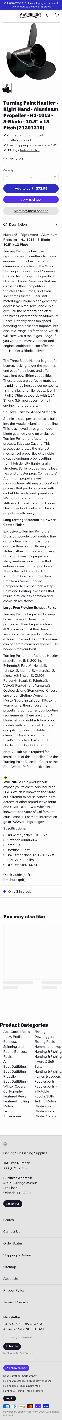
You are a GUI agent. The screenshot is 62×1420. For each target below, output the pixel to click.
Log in (9, 1398)
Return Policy (30, 150)
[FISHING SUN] (30, 15)
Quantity (8, 170)
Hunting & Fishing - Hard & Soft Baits (48, 1061)
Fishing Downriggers (39, 1380)
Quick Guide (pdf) (16, 875)
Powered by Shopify (14, 1411)
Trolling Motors (45, 1101)
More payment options (31, 211)
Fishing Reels (44, 1041)
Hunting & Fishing (48, 1051)
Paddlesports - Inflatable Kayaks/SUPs (45, 1091)
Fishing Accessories (14, 1380)
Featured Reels (14, 1096)
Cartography (13, 1091)
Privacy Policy (14, 1290)
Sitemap (9, 1267)
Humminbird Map (47, 1046)
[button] (31, 188)
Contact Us (13, 1203)
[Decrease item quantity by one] (7, 177)
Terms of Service (15, 1302)
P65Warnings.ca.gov (28, 822)
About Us (10, 1278)
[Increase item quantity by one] (55, 177)
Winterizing (43, 1106)
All (5, 1061)
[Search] (46, 15)
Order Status (13, 1243)
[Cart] (55, 15)
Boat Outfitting (14, 1066)
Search (8, 1220)
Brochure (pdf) (14, 880)
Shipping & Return (17, 1255)
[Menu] (7, 15)
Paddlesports (44, 1081)
